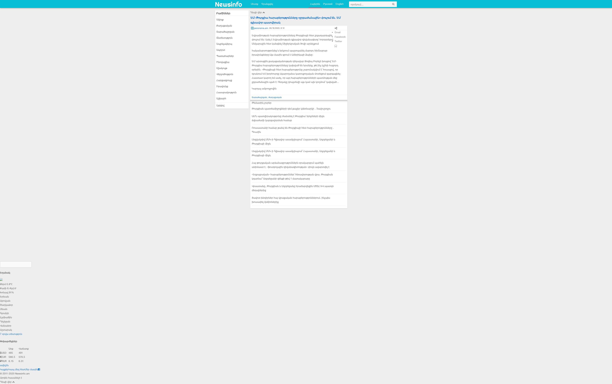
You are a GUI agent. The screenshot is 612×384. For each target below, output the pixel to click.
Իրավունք (222, 86)
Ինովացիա (222, 62)
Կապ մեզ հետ (17, 369)
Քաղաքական (224, 25)
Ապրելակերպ (224, 44)
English (340, 4)
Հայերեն (315, 4)
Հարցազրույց (224, 80)
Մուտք (254, 4)
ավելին (4, 365)
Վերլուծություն (224, 74)
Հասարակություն (226, 92)
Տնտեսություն (224, 37)
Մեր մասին (31, 369)
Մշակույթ (221, 68)
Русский (327, 4)
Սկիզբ (220, 19)
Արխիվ (220, 105)
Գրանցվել (267, 4)
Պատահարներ (225, 56)
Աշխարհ (221, 98)
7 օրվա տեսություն (11, 334)
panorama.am (261, 28)
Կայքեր (4, 369)
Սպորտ (220, 50)
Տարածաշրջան (225, 31)
